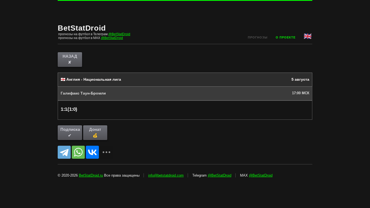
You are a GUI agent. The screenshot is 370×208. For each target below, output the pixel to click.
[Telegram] (64, 152)
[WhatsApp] (78, 152)
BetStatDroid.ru (91, 175)
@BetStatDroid (119, 34)
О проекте (286, 37)
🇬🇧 (308, 36)
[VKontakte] (92, 152)
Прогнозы (258, 37)
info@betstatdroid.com (166, 175)
